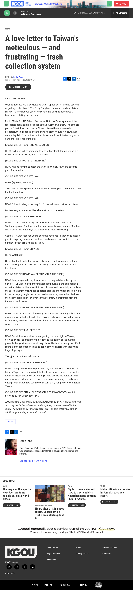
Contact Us (106, 554)
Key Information (53, 554)
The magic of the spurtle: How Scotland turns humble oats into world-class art (17, 494)
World (7, 28)
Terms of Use (52, 548)
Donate (122, 4)
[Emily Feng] (11, 447)
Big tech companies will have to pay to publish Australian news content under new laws (82, 494)
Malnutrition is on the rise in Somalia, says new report (115, 492)
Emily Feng (18, 77)
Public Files (51, 560)
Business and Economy (43, 505)
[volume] (15, 13)
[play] (7, 13)
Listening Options (82, 554)
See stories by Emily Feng (33, 460)
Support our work (109, 548)
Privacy (78, 548)
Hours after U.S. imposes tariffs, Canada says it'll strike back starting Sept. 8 (50, 513)
